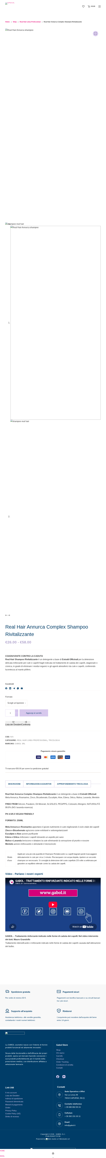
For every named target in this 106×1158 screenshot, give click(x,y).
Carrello (59, 1056)
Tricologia (54, 740)
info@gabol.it (70, 1125)
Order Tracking (62, 1062)
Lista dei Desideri (12, 1096)
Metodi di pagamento (14, 1105)
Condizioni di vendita (64, 1065)
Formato (8, 697)
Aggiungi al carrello (34, 713)
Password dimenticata (14, 1101)
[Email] (22, 688)
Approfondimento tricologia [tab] (72, 784)
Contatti (59, 1068)
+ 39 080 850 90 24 (73, 1107)
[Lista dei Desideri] (83, 6)
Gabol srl (20, 744)
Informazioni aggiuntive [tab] (38, 784)
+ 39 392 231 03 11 (73, 1116)
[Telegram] (14, 688)
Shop (58, 1050)
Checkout (60, 1059)
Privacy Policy (11, 1111)
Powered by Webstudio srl (53, 1139)
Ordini (7, 1108)
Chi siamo (60, 1053)
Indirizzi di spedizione (14, 1099)
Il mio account (11, 1093)
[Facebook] (6, 688)
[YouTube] (63, 1076)
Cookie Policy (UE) (13, 1114)
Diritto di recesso (12, 1116)
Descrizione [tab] (14, 784)
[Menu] (99, 6)
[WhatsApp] (18, 688)
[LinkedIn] (10, 688)
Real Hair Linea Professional (32, 740)
